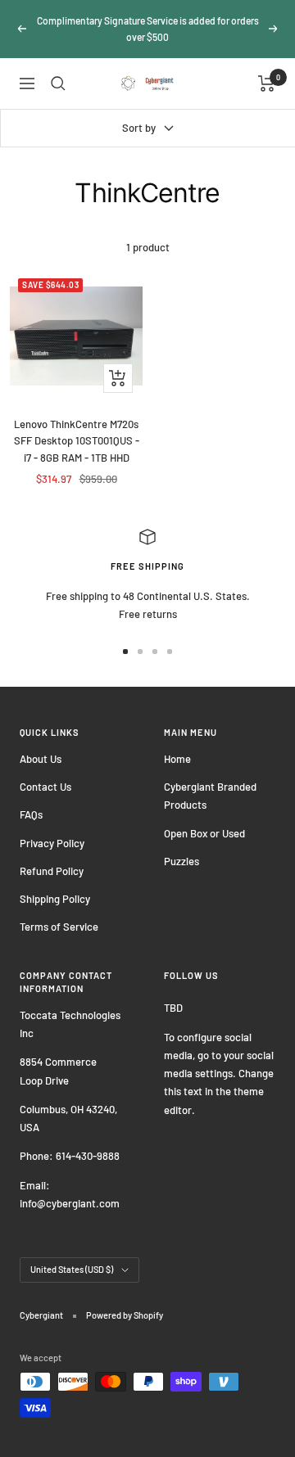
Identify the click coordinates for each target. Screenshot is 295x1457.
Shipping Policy (55, 898)
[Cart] (266, 83)
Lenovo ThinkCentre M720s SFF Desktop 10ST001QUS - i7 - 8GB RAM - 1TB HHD (76, 441)
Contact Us (45, 786)
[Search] (58, 83)
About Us (40, 758)
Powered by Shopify (124, 1315)
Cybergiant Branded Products (210, 795)
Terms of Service (59, 926)
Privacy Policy (52, 843)
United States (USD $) (71, 1269)
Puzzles (181, 861)
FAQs (31, 814)
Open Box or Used (204, 833)
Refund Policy (52, 870)
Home (177, 758)
